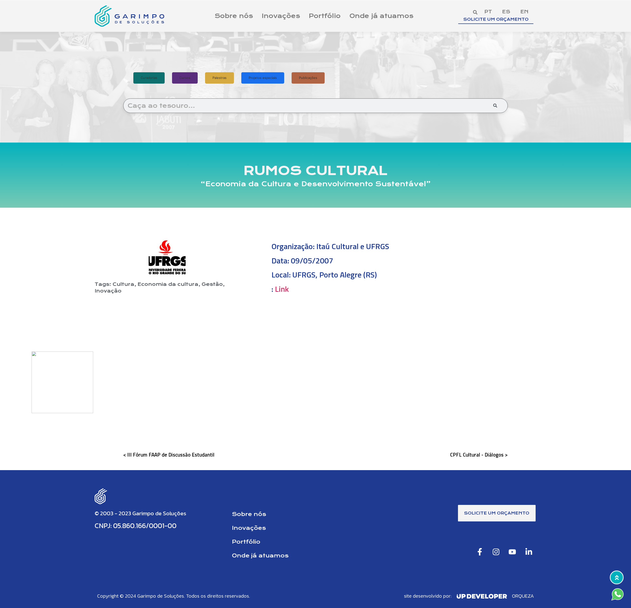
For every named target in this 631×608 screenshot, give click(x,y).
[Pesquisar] (495, 106)
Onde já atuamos (381, 15)
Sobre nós (234, 15)
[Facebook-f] (479, 551)
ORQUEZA (523, 596)
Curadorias (149, 78)
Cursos (184, 78)
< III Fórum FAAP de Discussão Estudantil (168, 455)
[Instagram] (496, 551)
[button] (475, 12)
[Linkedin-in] (528, 551)
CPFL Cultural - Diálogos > (479, 455)
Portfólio (325, 15)
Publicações (308, 78)
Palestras (219, 78)
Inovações (281, 15)
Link (282, 289)
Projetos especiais (263, 78)
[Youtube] (512, 551)
